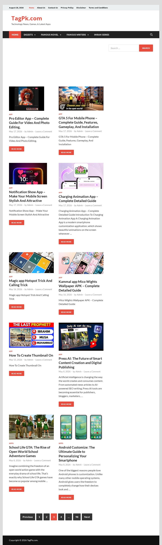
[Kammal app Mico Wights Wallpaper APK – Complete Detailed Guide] (81, 263)
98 (76, 516)
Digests (28, 34)
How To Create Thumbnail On (31, 355)
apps (11, 443)
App (10, 114)
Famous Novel (49, 34)
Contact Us (53, 7)
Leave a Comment (43, 131)
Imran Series (101, 34)
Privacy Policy (67, 7)
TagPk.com (26, 18)
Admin (30, 131)
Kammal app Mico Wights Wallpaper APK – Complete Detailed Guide (79, 286)
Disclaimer (81, 7)
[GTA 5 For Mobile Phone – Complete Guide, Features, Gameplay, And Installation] (81, 98)
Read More (15, 148)
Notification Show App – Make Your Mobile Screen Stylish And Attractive (28, 196)
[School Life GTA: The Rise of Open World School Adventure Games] (31, 428)
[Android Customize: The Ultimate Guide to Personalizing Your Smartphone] (81, 428)
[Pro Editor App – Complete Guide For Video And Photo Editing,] (31, 99)
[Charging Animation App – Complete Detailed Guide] (81, 176)
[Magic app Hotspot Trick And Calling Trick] (31, 263)
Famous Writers (76, 34)
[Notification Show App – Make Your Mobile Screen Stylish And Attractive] (31, 174)
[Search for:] (131, 48)
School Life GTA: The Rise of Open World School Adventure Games (29, 451)
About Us (41, 7)
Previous (28, 516)
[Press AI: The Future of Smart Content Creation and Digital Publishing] (81, 337)
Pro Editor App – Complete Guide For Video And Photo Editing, (29, 122)
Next (87, 516)
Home (31, 7)
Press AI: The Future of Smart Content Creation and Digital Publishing (80, 362)
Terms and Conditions (98, 7)
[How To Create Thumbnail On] (31, 336)
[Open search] (151, 34)
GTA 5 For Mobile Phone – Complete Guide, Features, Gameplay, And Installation (79, 122)
